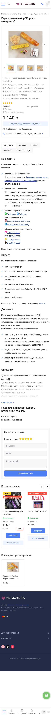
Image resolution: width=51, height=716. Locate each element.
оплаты (42, 303)
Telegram (23, 214)
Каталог (13, 14)
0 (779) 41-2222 (13, 239)
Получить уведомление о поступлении (25, 124)
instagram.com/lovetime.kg (18, 221)
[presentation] (6, 44)
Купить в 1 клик (13, 543)
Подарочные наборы (25, 14)
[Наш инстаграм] (3, 646)
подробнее (6, 402)
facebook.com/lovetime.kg (18, 224)
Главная (4, 14)
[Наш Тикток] (7, 646)
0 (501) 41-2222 (34, 134)
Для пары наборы (42, 14)
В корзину (13, 535)
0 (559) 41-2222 (13, 236)
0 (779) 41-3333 (13, 243)
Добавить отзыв (25, 473)
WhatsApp (11, 214)
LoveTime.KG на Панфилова (25, 181)
